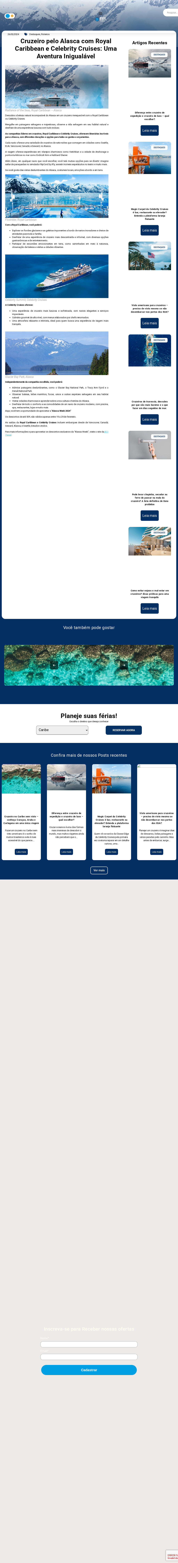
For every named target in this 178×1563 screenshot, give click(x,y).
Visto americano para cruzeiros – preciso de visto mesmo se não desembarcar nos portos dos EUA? (149, 308)
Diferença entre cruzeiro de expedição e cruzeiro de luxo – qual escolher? (149, 116)
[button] (100, 13)
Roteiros (45, 34)
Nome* (44, 1338)
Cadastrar (89, 1370)
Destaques (34, 34)
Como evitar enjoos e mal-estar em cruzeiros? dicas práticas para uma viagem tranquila (150, 594)
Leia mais (149, 130)
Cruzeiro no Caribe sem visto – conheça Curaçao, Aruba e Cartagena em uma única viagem (21, 819)
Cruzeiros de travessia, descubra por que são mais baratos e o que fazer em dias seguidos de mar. (150, 405)
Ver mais (99, 870)
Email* (44, 1350)
